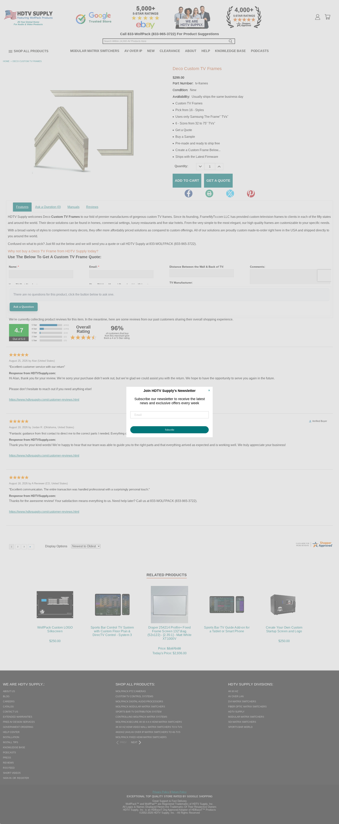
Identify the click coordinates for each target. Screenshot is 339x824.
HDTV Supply (236, 711)
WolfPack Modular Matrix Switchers (140, 706)
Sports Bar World (240, 727)
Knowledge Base (230, 51)
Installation (11, 737)
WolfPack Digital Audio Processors (139, 701)
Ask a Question (48, 207)
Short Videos (12, 773)
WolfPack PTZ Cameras (131, 691)
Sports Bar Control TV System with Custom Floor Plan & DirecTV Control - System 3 (112, 631)
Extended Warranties (17, 716)
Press (7, 757)
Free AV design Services (19, 722)
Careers (9, 701)
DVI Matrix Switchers (242, 701)
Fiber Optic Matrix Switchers (247, 706)
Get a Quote (218, 181)
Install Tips (10, 742)
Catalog (8, 706)
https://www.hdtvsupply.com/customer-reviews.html (44, 399)
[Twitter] (230, 193)
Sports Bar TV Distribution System (138, 711)
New (151, 51)
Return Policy (179, 791)
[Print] (209, 193)
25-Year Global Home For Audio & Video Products (28, 23)
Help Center (11, 732)
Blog (6, 696)
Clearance (170, 51)
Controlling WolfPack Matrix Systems (141, 716)
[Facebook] (188, 193)
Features (22, 207)
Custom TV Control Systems (134, 696)
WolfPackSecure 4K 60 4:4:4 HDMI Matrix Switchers (149, 722)
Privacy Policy (161, 791)
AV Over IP (133, 51)
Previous (329, 800)
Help (205, 51)
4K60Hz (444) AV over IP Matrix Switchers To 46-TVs (148, 732)
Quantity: (181, 166)
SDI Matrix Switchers (242, 722)
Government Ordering (18, 727)
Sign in (7, 778)
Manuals (73, 207)
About (190, 51)
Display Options (56, 546)
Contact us (10, 711)
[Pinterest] (251, 193)
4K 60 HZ (233, 691)
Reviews (92, 207)
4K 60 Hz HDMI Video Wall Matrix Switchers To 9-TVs (149, 727)
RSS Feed (9, 768)
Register (23, 778)
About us (9, 691)
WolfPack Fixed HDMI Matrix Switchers (141, 737)
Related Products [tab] (167, 575)
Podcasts (260, 51)
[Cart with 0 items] (327, 17)
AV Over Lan (236, 696)
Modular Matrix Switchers (94, 51)
